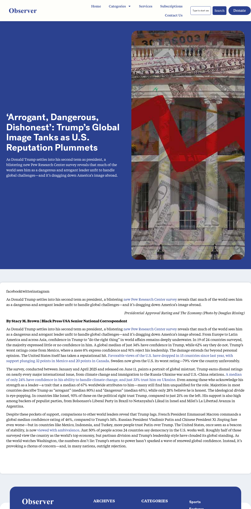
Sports (195, 502)
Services (145, 6)
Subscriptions (171, 6)
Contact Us (174, 15)
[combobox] (200, 10)
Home (96, 6)
